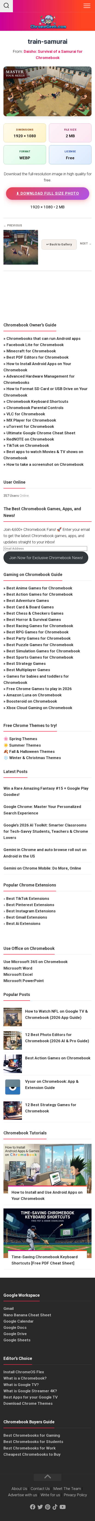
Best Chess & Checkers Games (34, 613)
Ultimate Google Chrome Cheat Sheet (40, 433)
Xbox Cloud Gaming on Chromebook (39, 707)
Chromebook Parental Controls (34, 407)
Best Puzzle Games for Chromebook (39, 644)
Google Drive (15, 1333)
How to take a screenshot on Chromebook (44, 464)
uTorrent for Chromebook (30, 426)
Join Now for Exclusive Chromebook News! (46, 557)
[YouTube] (62, 1507)
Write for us (50, 1495)
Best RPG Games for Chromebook (37, 632)
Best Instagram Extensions (31, 911)
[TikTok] (55, 1507)
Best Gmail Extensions (26, 917)
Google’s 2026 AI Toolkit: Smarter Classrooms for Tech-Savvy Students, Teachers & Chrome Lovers (45, 831)
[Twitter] (40, 1507)
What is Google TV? (21, 1384)
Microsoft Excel (18, 974)
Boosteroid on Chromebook (31, 701)
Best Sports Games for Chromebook (39, 657)
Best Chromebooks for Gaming (31, 1435)
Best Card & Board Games (30, 607)
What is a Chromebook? (25, 1378)
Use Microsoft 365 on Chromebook (35, 961)
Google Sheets (16, 1340)
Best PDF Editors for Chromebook (37, 357)
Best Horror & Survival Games (33, 619)
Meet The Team (67, 1488)
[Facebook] (33, 1507)
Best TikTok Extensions (27, 898)
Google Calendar (18, 1321)
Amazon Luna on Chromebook (34, 695)
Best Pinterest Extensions (30, 904)
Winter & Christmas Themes (35, 757)
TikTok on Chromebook (27, 445)
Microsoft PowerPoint (23, 980)
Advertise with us (22, 1495)
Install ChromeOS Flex (23, 1372)
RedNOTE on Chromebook (30, 439)
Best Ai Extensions (23, 923)
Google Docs (15, 1327)
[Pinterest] (47, 1507)
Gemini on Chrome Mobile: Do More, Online (42, 868)
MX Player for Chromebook (31, 420)
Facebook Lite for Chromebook (35, 344)
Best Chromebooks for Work (29, 1448)
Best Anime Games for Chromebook (39, 588)
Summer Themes (25, 745)
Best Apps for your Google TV (30, 1397)
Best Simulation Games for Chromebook (43, 651)
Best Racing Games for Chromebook (39, 625)
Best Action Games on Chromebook (57, 1058)
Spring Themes (23, 738)
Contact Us (40, 1488)
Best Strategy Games (26, 663)
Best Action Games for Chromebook (39, 594)
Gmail (8, 1308)
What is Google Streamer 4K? (30, 1391)
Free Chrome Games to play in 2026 (39, 688)
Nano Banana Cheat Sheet (27, 1315)
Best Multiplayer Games (28, 669)
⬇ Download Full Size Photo (47, 193)
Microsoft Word (17, 968)
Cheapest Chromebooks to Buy (32, 1454)
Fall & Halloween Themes (32, 751)
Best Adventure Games (27, 600)
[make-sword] (20, 263)
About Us (19, 1488)
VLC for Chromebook (25, 414)
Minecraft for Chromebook (31, 351)
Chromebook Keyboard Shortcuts (37, 401)
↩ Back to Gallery (59, 244)
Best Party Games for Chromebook (38, 638)
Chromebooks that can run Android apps (43, 338)
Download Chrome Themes (28, 1403)
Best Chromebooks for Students (33, 1441)
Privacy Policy (75, 1495)
